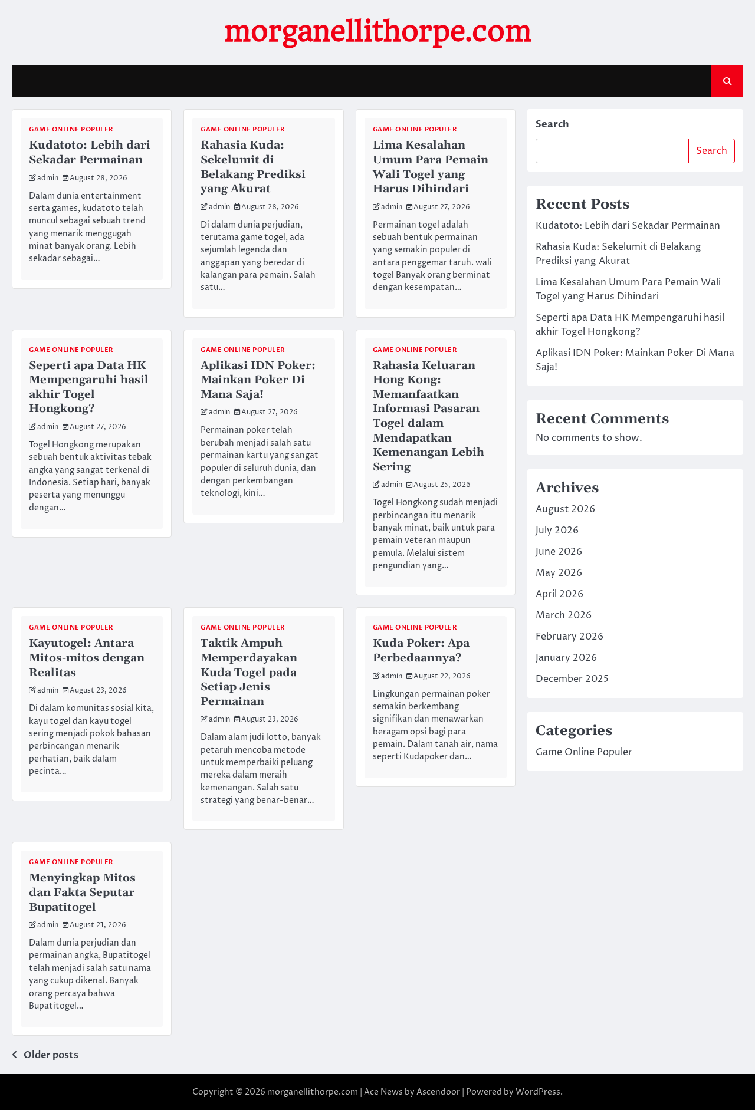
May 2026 (559, 572)
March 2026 (564, 615)
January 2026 (566, 657)
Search (552, 124)
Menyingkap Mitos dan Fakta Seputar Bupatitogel (82, 892)
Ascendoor (438, 1092)
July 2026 (557, 530)
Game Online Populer (71, 129)
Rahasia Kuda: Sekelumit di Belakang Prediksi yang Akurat (253, 167)
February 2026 (569, 636)
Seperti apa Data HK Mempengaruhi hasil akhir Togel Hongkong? (89, 387)
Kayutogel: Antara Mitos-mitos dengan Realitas (87, 657)
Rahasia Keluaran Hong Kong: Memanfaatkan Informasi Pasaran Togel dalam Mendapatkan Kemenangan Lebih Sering (428, 416)
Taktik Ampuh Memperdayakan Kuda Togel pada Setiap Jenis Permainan (249, 672)
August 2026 (565, 509)
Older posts (51, 1055)
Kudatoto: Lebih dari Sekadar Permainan (89, 152)
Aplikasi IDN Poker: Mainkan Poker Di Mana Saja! (258, 379)
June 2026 (559, 551)
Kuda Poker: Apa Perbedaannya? (421, 650)
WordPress (538, 1092)
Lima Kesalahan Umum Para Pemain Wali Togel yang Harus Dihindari (430, 167)
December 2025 (572, 679)
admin (47, 178)
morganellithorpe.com (377, 31)
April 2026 (559, 594)
